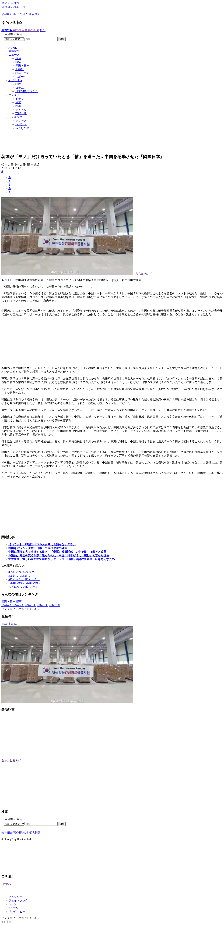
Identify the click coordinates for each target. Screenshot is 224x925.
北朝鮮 (19, 69)
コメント (21, 124)
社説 (18, 84)
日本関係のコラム (26, 91)
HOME (12, 47)
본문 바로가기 (10, 3)
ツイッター (15, 896)
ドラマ (19, 98)
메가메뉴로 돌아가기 (26, 30)
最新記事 (14, 50)
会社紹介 (7, 832)
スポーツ (21, 76)
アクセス (21, 120)
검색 (62, 39)
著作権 (17, 832)
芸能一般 (21, 113)
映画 (18, 106)
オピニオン (15, 80)
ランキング (15, 117)
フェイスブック (18, 900)
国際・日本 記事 (11, 601)
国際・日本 (22, 65)
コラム (19, 87)
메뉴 (8, 921)
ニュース (14, 54)
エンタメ (14, 95)
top (3, 921)
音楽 (18, 102)
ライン (12, 904)
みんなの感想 (23, 128)
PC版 (25, 832)
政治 (18, 58)
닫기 (43, 30)
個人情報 (35, 832)
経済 (18, 61)
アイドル (21, 109)
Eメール (13, 907)
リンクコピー (16, 911)
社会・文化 (22, 72)
